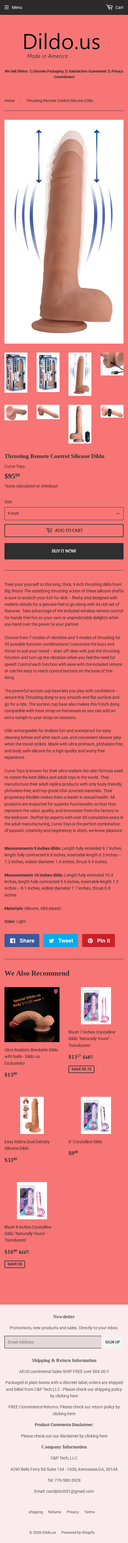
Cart (119, 7)
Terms (89, 1512)
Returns (54, 1512)
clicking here (66, 1395)
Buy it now (64, 550)
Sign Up (112, 1342)
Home (9, 100)
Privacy (73, 1512)
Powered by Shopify (78, 1532)
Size (8, 501)
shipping (36, 1512)
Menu (17, 7)
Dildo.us (49, 1532)
